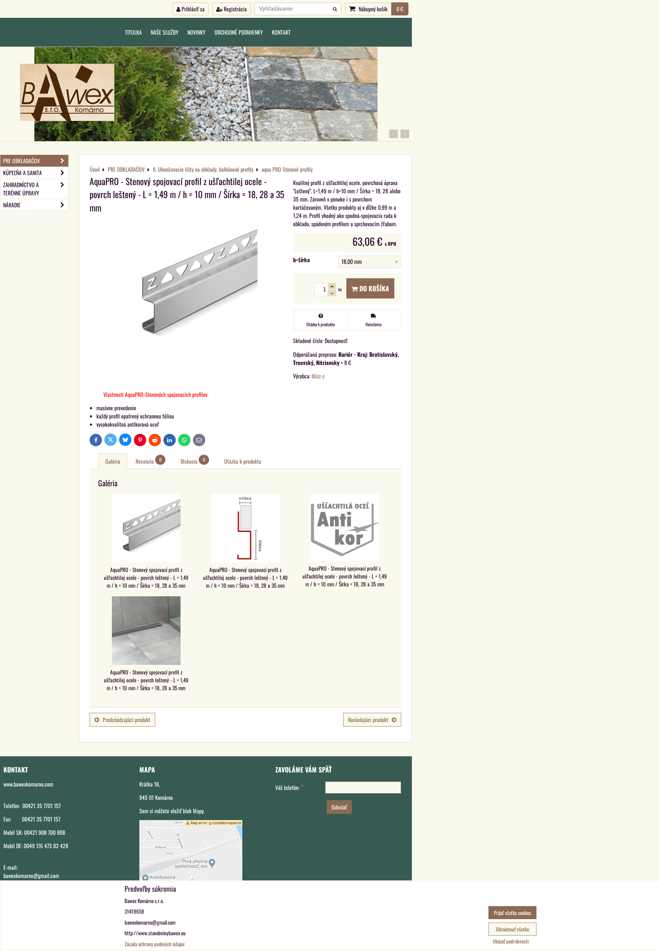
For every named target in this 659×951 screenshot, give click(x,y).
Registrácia (234, 9)
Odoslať (339, 807)
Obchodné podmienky (239, 32)
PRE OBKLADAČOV (21, 161)
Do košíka (373, 288)
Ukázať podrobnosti (511, 941)
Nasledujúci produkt (368, 720)
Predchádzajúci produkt (126, 720)
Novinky (196, 32)
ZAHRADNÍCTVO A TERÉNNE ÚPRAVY (21, 189)
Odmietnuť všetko (512, 929)
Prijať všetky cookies (512, 912)
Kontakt (281, 32)
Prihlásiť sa (192, 9)
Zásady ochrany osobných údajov (155, 944)
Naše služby (164, 32)
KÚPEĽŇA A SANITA (22, 173)
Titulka (133, 32)
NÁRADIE (12, 205)
